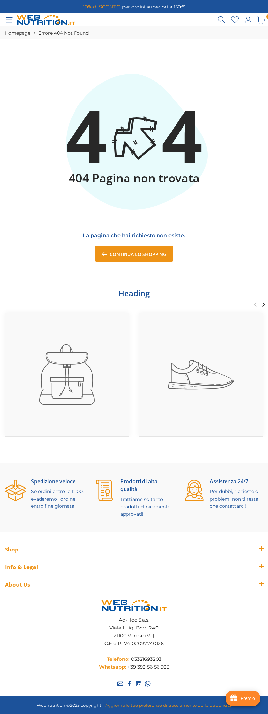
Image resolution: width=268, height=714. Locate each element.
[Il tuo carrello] (261, 20)
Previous (255, 304)
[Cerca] (221, 20)
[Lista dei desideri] (235, 20)
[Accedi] (248, 20)
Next (263, 304)
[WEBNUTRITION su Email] (120, 684)
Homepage (17, 33)
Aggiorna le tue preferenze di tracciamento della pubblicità (168, 705)
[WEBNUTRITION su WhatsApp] (147, 684)
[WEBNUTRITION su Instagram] (138, 684)
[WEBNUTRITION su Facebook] (129, 684)
